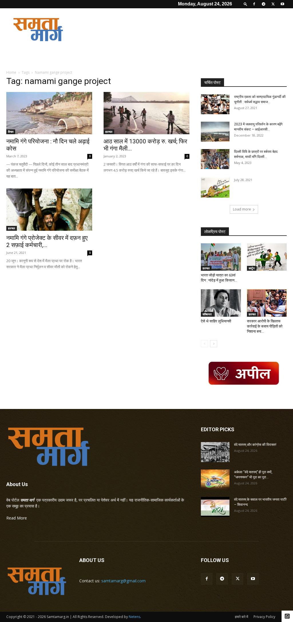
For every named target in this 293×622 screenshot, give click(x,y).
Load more (242, 209)
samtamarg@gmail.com (123, 580)
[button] (245, 4)
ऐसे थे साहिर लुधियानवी (216, 321)
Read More (16, 518)
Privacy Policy (264, 616)
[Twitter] (273, 4)
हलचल (108, 132)
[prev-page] (204, 343)
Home (11, 72)
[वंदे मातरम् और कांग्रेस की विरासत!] (215, 452)
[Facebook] (254, 4)
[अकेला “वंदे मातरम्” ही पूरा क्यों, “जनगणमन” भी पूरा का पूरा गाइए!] (215, 479)
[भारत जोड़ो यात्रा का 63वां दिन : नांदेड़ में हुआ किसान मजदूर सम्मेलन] (221, 257)
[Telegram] (263, 4)
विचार (10, 132)
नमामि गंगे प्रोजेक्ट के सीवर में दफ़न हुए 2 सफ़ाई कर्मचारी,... (47, 241)
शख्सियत (207, 314)
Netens (134, 616)
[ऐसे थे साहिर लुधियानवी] (221, 303)
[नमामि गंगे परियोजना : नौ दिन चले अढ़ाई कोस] (49, 113)
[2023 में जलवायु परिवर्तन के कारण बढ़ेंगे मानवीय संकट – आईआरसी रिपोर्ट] (215, 132)
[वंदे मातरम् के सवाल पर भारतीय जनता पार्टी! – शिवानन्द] (215, 507)
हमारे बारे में (241, 616)
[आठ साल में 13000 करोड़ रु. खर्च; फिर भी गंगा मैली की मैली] (146, 113)
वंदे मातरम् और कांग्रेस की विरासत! (255, 445)
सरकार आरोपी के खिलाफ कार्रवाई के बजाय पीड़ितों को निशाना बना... (264, 326)
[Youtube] (282, 4)
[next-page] (213, 343)
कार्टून (252, 268)
